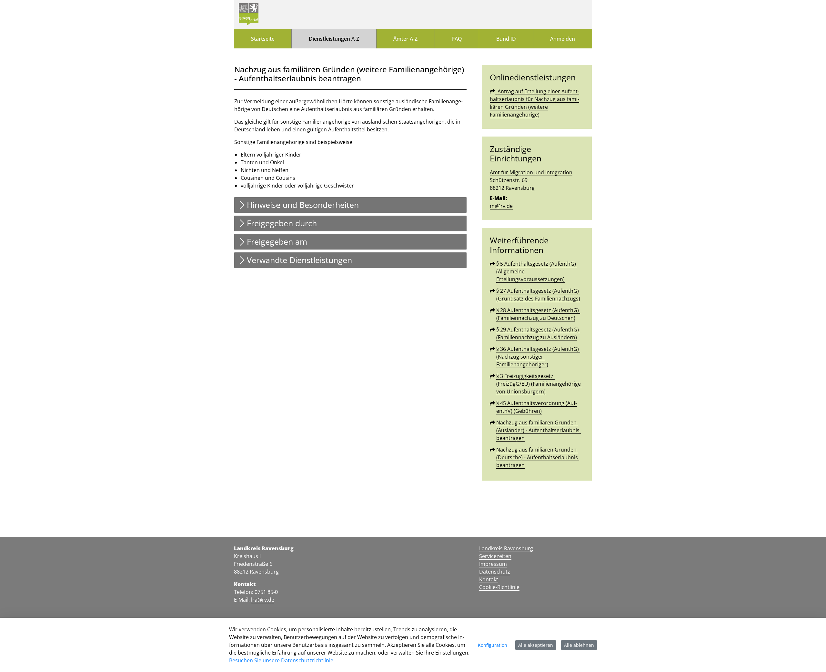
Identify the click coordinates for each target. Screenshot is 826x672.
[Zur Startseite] (248, 14)
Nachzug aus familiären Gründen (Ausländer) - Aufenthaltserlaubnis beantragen (538, 430)
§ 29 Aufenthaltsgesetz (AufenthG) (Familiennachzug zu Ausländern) (538, 333)
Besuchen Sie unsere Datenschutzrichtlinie (281, 660)
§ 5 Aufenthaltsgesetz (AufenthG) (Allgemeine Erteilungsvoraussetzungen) (536, 271)
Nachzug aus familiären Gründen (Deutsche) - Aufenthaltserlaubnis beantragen (537, 457)
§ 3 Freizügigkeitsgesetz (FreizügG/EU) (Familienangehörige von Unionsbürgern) (539, 383)
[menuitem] (262, 38)
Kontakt (488, 579)
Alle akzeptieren (535, 645)
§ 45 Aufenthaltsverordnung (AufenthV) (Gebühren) (536, 407)
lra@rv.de (262, 599)
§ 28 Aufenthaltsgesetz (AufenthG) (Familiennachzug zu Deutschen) (538, 314)
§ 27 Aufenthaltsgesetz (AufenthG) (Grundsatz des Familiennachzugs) (538, 294)
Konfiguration (492, 645)
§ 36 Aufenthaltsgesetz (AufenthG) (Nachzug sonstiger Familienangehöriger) (538, 356)
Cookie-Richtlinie (499, 587)
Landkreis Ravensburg (506, 548)
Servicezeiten (495, 556)
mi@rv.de (501, 205)
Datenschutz (494, 571)
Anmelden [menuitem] (562, 38)
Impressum (493, 563)
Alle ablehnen (579, 645)
